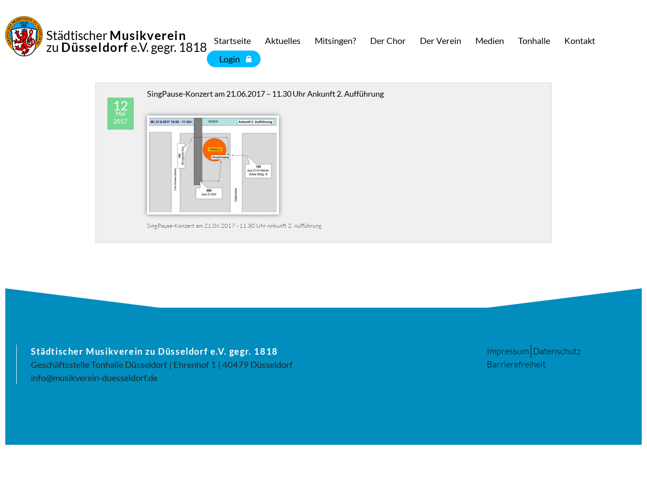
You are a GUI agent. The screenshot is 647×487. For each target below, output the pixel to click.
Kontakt (579, 40)
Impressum (508, 350)
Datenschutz (557, 350)
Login (229, 59)
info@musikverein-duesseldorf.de (94, 377)
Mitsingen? (335, 40)
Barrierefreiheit (516, 364)
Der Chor (388, 40)
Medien (489, 40)
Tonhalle (534, 40)
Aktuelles (283, 40)
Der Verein (440, 40)
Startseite (232, 40)
